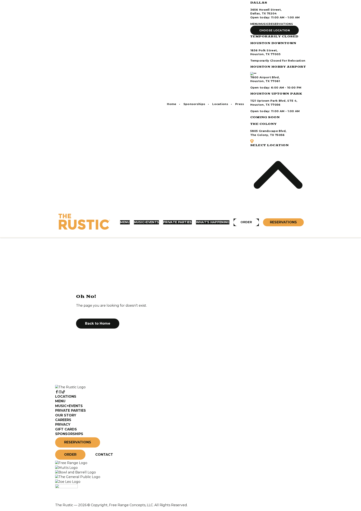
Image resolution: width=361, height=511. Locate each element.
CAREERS (63, 420)
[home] (84, 222)
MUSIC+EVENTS (146, 222)
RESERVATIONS (281, 23)
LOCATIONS (65, 396)
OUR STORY (65, 415)
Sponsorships (194, 104)
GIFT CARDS (66, 429)
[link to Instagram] (60, 392)
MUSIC (264, 23)
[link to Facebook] (56, 392)
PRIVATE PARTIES (177, 222)
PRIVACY (62, 424)
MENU (254, 23)
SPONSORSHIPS (69, 434)
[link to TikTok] (63, 392)
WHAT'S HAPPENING (212, 222)
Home (171, 104)
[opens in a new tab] (71, 463)
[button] (274, 30)
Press (239, 104)
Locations (220, 104)
